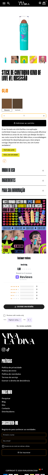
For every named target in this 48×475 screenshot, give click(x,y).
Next (44, 32)
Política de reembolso (11, 374)
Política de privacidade (12, 367)
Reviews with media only (15, 315)
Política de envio (9, 370)
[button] (41, 469)
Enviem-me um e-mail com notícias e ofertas (17, 446)
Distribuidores (8, 411)
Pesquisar (6, 398)
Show (24, 319)
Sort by (5, 319)
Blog (4, 401)
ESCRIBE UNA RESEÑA (25, 307)
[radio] (7, 105)
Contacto (6, 408)
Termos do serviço (10, 377)
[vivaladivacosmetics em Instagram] (3, 350)
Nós (3, 405)
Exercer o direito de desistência (16, 380)
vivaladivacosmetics (32, 470)
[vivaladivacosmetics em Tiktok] (8, 350)
